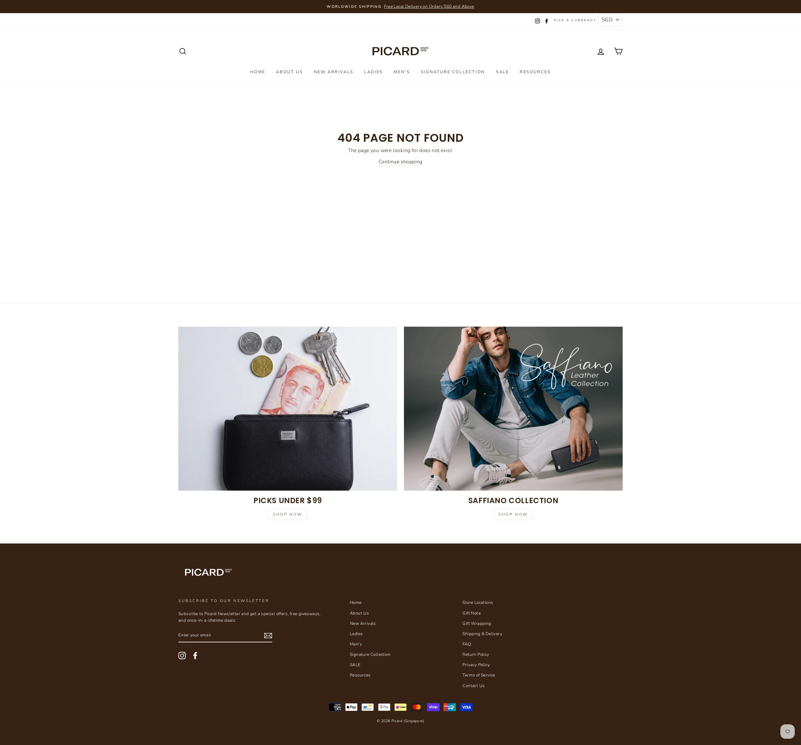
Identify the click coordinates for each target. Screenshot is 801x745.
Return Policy (475, 654)
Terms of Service (478, 675)
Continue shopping (400, 161)
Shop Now (288, 514)
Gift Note (471, 613)
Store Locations (477, 602)
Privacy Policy (476, 665)
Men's (402, 72)
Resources (535, 72)
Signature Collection (453, 72)
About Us (289, 72)
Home (257, 72)
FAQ (466, 644)
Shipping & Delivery (482, 634)
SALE (502, 72)
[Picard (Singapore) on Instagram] (182, 655)
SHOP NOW (513, 514)
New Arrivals (334, 72)
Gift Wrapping (476, 623)
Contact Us (473, 686)
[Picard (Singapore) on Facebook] (195, 655)
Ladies (373, 72)
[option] (400, 6)
